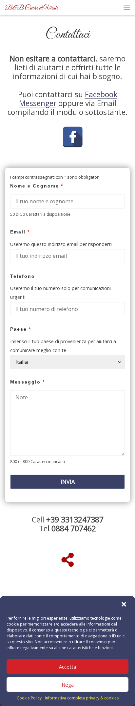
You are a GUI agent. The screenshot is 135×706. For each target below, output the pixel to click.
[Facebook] (73, 129)
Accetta (67, 666)
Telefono (22, 276)
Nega (68, 684)
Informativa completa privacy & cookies (82, 698)
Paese (20, 329)
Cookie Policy (29, 698)
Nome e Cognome (36, 186)
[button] (124, 605)
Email (20, 232)
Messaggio (27, 382)
